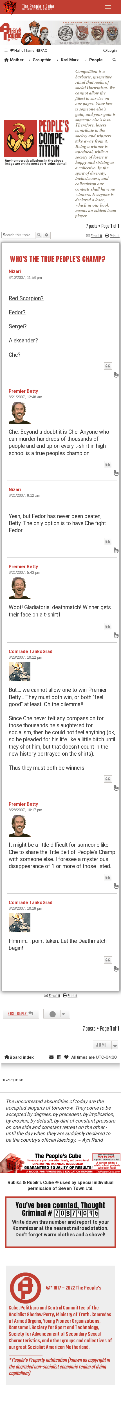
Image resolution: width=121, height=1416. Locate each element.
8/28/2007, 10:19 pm (25, 908)
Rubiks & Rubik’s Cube (31, 1182)
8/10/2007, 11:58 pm (25, 277)
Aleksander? (23, 340)
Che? (15, 355)
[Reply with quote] (108, 366)
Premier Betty (23, 391)
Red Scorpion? (26, 298)
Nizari (15, 271)
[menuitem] (22, 51)
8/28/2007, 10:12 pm (25, 657)
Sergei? (18, 326)
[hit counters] (76, 1213)
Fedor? (17, 312)
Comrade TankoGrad (30, 651)
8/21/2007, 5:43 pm (24, 572)
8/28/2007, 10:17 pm (25, 810)
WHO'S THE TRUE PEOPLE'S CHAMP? (58, 259)
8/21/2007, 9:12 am (24, 495)
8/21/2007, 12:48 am (25, 397)
